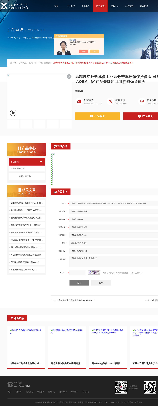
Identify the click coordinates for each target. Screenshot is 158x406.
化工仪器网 (128, 402)
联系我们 (144, 6)
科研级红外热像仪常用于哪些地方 (26, 225)
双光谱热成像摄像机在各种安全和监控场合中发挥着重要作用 (28, 255)
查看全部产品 (25, 176)
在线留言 (129, 6)
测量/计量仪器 (45, 63)
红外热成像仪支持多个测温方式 (25, 262)
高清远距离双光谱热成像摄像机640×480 (76, 300)
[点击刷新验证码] (94, 272)
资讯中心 (85, 6)
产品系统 (100, 6)
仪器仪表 (33, 63)
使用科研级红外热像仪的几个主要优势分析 (28, 218)
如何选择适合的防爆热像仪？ (24, 269)
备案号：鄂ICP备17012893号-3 (90, 402)
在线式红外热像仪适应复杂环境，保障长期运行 (28, 232)
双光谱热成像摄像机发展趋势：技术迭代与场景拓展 (28, 247)
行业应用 (63, 392)
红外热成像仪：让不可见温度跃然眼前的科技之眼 (28, 210)
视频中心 (115, 6)
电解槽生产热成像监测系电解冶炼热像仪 (26, 363)
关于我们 (71, 6)
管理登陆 (138, 402)
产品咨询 (99, 116)
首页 (56, 6)
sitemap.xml (109, 402)
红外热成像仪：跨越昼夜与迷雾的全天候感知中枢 (28, 203)
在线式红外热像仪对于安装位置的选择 (28, 240)
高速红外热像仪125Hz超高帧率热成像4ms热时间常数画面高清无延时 (108, 363)
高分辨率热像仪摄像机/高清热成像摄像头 (67, 363)
